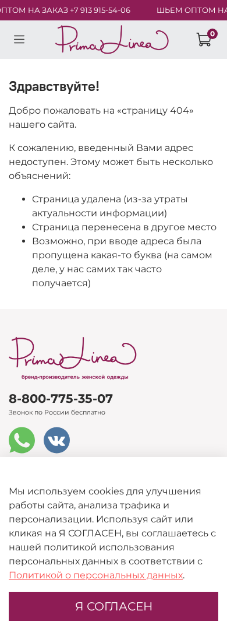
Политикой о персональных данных (96, 575)
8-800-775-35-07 (61, 398)
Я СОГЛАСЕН (113, 606)
